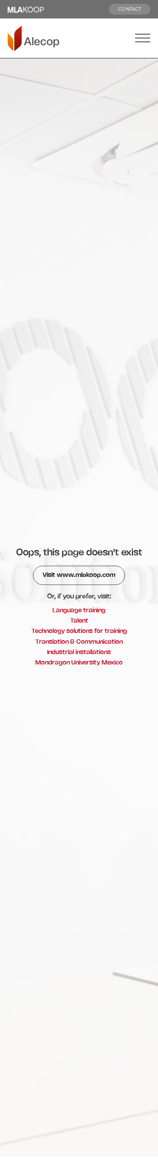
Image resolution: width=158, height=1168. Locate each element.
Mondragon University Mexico (79, 663)
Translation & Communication (79, 642)
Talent (79, 621)
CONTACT (130, 9)
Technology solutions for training (79, 631)
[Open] (142, 38)
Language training (79, 610)
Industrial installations (79, 652)
